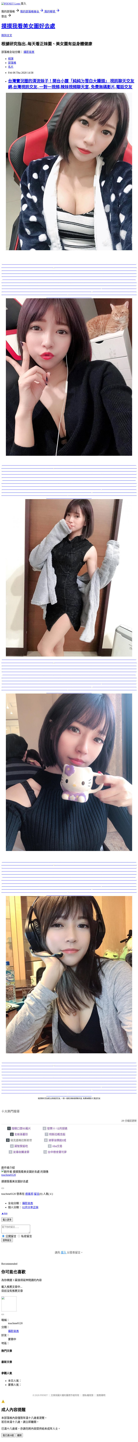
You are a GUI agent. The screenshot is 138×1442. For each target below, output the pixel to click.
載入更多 (7, 1219)
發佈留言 (7, 1240)
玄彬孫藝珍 (21, 1134)
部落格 (12, 62)
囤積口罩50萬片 (21, 1128)
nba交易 (57, 1146)
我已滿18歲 (8, 1435)
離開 (19, 1435)
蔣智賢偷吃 (21, 1146)
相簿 (10, 58)
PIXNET (44, 1395)
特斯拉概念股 (57, 1134)
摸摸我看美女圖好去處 (28, 26)
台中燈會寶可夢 (57, 1152)
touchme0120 (8, 1174)
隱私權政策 (87, 1395)
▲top (4, 1213)
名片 (10, 66)
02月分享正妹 (30, 1207)
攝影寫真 (29, 52)
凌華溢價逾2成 (57, 1140)
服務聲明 (101, 1395)
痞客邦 (29, 1193)
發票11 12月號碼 (57, 1128)
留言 (36, 1193)
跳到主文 (6, 35)
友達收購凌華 (21, 1152)
